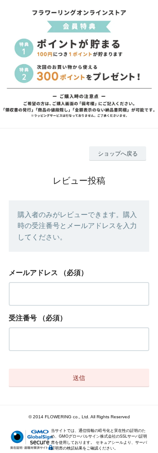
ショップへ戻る (118, 153)
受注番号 (23, 318)
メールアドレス (33, 272)
